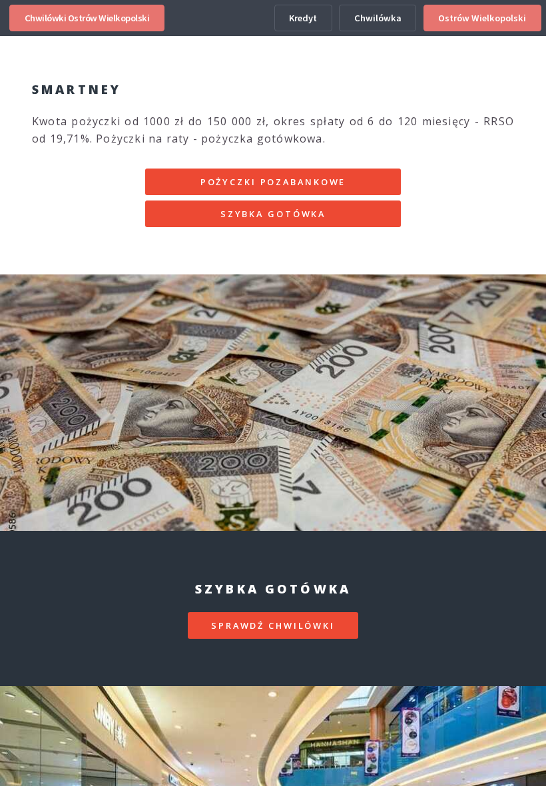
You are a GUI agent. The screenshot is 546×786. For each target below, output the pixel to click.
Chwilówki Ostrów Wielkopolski (87, 18)
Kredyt (303, 18)
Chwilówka (378, 18)
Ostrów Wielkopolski (482, 18)
